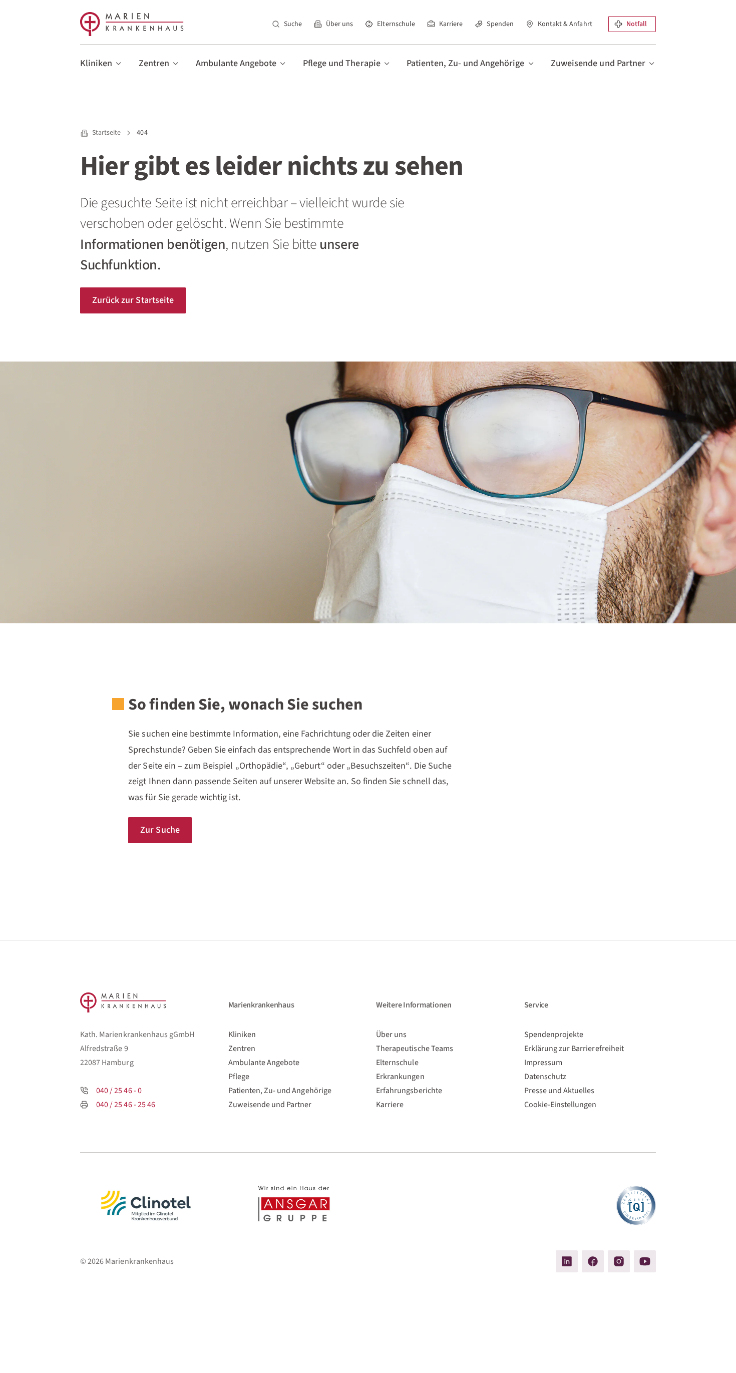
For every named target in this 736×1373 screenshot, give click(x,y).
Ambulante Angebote (264, 1062)
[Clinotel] (146, 1206)
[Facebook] (593, 1261)
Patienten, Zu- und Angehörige (279, 1090)
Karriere (451, 24)
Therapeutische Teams (414, 1048)
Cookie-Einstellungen (560, 1104)
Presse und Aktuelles (559, 1090)
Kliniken (242, 1034)
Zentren (241, 1048)
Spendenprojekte (554, 1034)
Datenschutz (545, 1076)
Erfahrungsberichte (409, 1090)
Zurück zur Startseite (133, 300)
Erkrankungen (400, 1076)
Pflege (238, 1076)
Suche (293, 24)
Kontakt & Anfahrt (565, 24)
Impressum (543, 1062)
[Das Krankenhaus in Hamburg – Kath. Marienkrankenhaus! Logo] (132, 24)
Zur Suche (159, 830)
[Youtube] (645, 1261)
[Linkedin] (567, 1261)
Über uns (339, 24)
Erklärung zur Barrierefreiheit (574, 1048)
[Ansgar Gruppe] (294, 1206)
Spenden (500, 24)
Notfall (636, 24)
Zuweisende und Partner (270, 1104)
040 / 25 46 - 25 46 (125, 1104)
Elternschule (396, 24)
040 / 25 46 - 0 (119, 1090)
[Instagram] (619, 1261)
